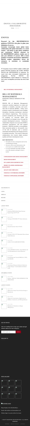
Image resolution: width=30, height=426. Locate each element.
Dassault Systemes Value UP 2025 (15, 226)
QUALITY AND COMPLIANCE (11, 170)
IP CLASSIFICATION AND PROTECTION (13, 162)
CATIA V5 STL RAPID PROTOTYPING (16, 242)
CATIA (2, 191)
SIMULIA (3, 194)
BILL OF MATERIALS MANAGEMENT (13, 89)
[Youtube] (16, 1)
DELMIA (3, 197)
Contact (22, 423)
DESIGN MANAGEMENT (10, 159)
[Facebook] (13, 1)
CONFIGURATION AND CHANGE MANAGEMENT (16, 156)
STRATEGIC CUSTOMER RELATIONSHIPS (14, 172)
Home (12, 28)
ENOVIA (3, 200)
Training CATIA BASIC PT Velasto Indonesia (17, 218)
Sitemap (7, 423)
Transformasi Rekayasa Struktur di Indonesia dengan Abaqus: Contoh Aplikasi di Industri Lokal (17, 266)
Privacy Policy (15, 423)
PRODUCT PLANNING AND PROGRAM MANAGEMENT (12, 166)
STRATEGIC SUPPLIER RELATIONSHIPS (14, 175)
